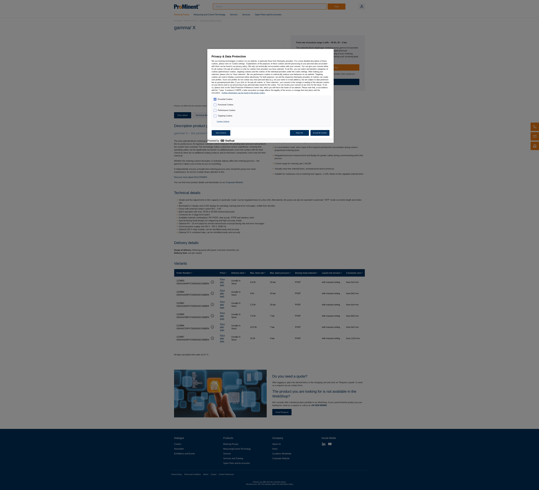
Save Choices (221, 133)
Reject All (299, 133)
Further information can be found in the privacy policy (243, 93)
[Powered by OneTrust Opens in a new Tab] (222, 141)
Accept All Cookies (320, 133)
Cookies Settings (223, 121)
